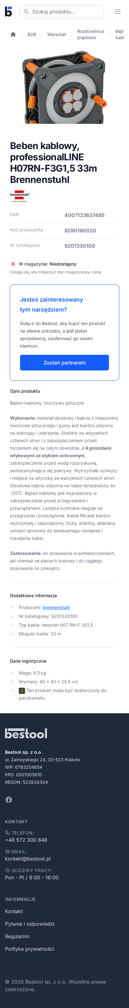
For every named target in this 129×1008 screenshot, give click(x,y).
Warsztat (56, 34)
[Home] (13, 34)
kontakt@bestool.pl (28, 859)
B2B (32, 34)
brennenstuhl (56, 607)
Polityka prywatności (29, 949)
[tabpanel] (64, 95)
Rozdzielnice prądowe (90, 34)
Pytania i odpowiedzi (29, 924)
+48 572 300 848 (26, 840)
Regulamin (17, 936)
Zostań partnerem (65, 362)
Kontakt (14, 911)
